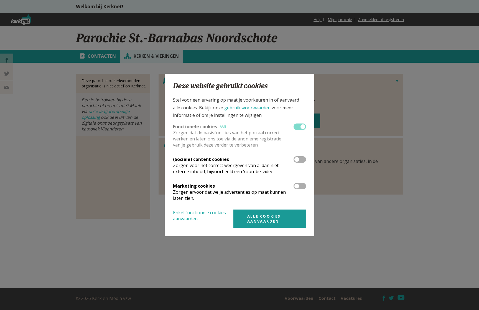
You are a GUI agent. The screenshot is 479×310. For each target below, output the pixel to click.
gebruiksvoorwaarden (247, 108)
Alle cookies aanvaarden (264, 219)
